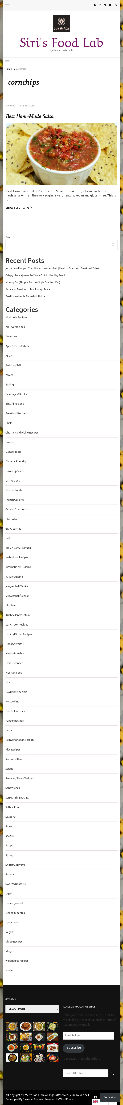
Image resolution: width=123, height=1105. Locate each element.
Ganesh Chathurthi (16, 510)
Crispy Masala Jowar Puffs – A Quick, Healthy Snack (35, 276)
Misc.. (9, 683)
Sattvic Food (12, 808)
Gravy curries (13, 529)
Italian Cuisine (14, 577)
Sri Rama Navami (15, 865)
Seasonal (10, 817)
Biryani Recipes (14, 404)
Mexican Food (13, 673)
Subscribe (74, 1048)
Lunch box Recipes (16, 625)
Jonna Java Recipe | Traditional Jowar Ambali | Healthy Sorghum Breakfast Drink (52, 269)
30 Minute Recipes (16, 318)
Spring (9, 856)
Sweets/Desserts (15, 884)
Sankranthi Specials (17, 798)
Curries (9, 443)
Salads (9, 769)
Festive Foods (13, 491)
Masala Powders (15, 654)
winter (9, 971)
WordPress (66, 1099)
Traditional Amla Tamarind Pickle (25, 297)
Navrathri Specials (16, 692)
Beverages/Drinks (16, 394)
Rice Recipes (12, 750)
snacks (9, 836)
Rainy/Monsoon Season (19, 740)
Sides (8, 827)
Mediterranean (14, 663)
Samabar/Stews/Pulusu (19, 779)
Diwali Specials (14, 471)
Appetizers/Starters (17, 346)
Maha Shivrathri (14, 644)
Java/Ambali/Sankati (17, 587)
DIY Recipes (12, 481)
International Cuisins (18, 567)
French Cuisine (14, 500)
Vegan (9, 932)
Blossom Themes (33, 1099)
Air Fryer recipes (15, 327)
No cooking (12, 702)
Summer (10, 875)
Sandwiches (12, 788)
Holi (8, 539)
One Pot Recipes (15, 711)
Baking (9, 385)
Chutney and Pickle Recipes (22, 433)
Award (9, 375)
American (11, 337)
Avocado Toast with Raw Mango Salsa (27, 290)
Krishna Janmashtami (17, 615)
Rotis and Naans (15, 760)
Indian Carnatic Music (18, 548)
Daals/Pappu (13, 452)
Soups (9, 846)
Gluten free (12, 519)
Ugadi (8, 894)
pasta (8, 731)
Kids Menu (11, 606)
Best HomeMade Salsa (29, 116)
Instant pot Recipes (17, 558)
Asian (8, 356)
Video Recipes (14, 942)
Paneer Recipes (14, 721)
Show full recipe (17, 208)
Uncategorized (14, 903)
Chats (8, 423)
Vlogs (8, 952)
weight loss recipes (17, 961)
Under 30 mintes (15, 913)
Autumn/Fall (13, 366)
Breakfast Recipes (16, 414)
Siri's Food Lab (61, 40)
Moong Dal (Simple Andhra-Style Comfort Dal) (32, 283)
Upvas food (12, 923)
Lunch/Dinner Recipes (18, 635)
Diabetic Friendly (15, 462)
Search (10, 237)
